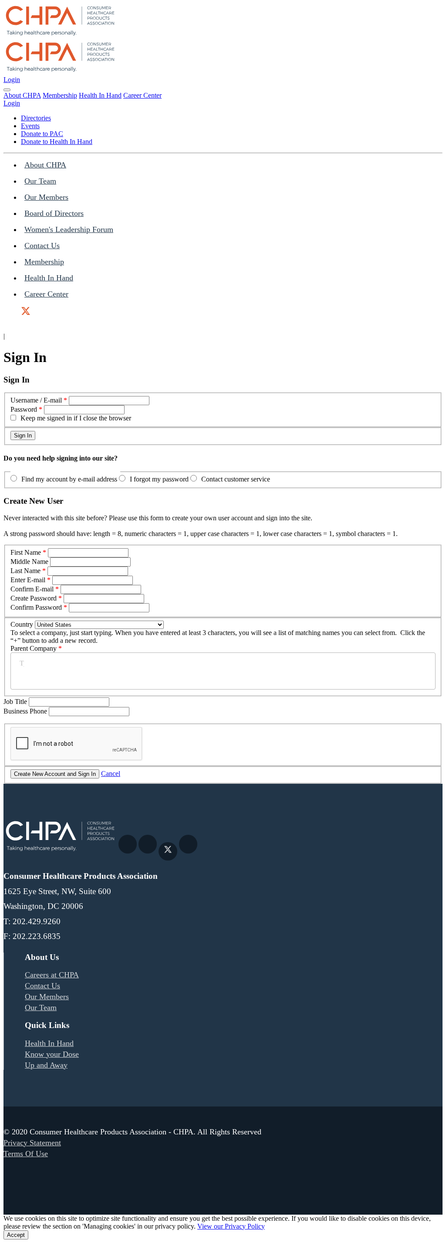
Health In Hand (100, 95)
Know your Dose (52, 1054)
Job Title (16, 701)
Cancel (110, 773)
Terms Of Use (25, 1153)
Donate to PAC (42, 133)
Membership (60, 95)
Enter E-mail (27, 580)
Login (11, 79)
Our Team (40, 181)
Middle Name (29, 561)
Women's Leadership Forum (68, 229)
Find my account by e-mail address (69, 479)
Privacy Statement (32, 1142)
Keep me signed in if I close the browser (75, 418)
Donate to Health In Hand (56, 141)
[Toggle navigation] (6, 90)
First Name (25, 552)
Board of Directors (54, 213)
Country (21, 624)
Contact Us (42, 245)
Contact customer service (235, 479)
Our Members (46, 197)
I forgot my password (159, 479)
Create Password (33, 598)
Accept (16, 1235)
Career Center (142, 95)
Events (30, 126)
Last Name (25, 570)
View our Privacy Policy (231, 1226)
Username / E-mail (36, 400)
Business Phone (26, 711)
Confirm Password (36, 607)
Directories (36, 118)
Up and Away (46, 1065)
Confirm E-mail (32, 589)
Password (23, 409)
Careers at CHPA (52, 974)
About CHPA (22, 95)
